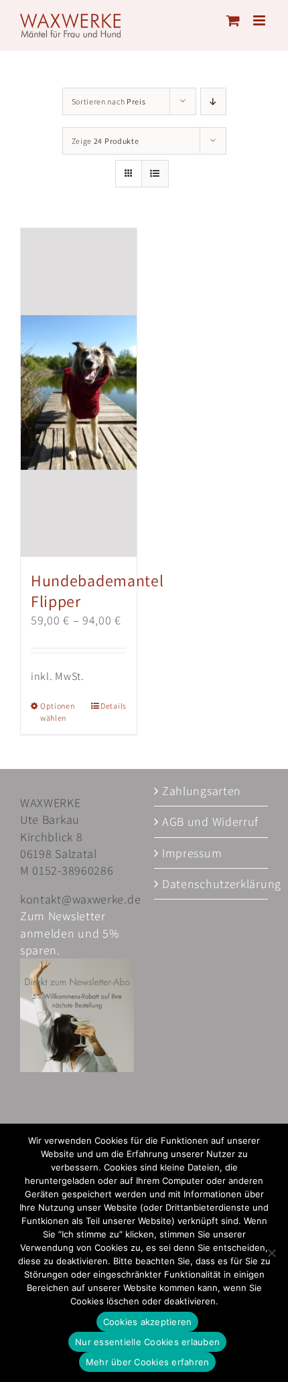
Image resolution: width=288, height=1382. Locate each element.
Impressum (192, 853)
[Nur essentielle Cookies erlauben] (271, 1253)
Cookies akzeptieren (147, 1321)
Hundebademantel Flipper (97, 591)
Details (113, 706)
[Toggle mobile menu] (260, 20)
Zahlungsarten (201, 790)
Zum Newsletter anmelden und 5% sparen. (70, 932)
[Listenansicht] (155, 174)
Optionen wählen (57, 712)
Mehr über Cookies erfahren (148, 1362)
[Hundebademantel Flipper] (79, 392)
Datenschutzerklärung (211, 883)
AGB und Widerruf (210, 821)
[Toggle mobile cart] (233, 20)
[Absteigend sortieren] (213, 101)
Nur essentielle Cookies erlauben (147, 1341)
